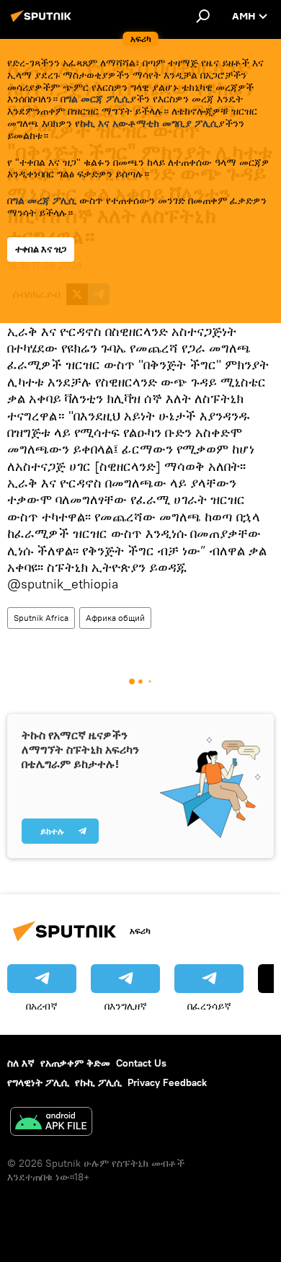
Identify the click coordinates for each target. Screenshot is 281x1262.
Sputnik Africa (41, 617)
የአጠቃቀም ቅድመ (75, 1062)
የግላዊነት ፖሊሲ (38, 1082)
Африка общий (115, 617)
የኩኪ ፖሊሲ (98, 1082)
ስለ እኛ (21, 1062)
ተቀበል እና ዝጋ (40, 249)
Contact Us (141, 1062)
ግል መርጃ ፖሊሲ (98, 98)
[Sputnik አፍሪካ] (43, 21)
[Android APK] (51, 1123)
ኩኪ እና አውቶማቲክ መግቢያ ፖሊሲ (149, 123)
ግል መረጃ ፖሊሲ (44, 200)
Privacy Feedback (167, 1082)
